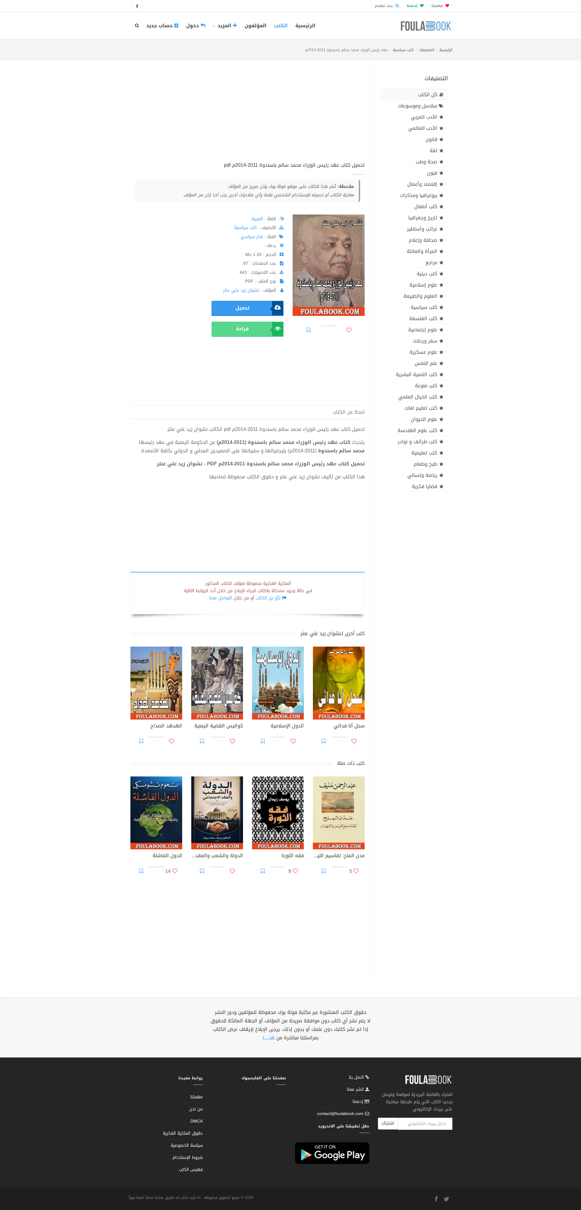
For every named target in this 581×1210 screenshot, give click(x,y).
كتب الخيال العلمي (417, 397)
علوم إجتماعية (422, 329)
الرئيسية (305, 25)
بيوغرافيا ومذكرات (418, 195)
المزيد (224, 25)
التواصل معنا (220, 598)
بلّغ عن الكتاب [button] (268, 598)
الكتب (281, 25)
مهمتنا (438, 5)
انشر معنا (356, 1089)
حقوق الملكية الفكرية (183, 1133)
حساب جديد (160, 25)
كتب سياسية (403, 50)
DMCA (196, 1121)
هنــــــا (269, 1037)
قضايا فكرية (424, 486)
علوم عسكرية (423, 352)
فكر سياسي (252, 237)
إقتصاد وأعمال (422, 184)
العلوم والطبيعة (420, 296)
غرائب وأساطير (422, 229)
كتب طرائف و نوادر (417, 441)
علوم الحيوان (424, 419)
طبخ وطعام (425, 464)
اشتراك (388, 1123)
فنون (432, 173)
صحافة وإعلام (423, 240)
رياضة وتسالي (422, 475)
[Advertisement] (247, 117)
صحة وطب (426, 161)
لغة (433, 150)
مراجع (431, 262)
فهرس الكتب (191, 1170)
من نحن (196, 1109)
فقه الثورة (292, 856)
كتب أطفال (425, 206)
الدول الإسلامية (287, 726)
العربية (257, 219)
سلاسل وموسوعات (417, 105)
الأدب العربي (424, 117)
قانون (431, 139)
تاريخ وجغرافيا (422, 217)
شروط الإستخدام (187, 1157)
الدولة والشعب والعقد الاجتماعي (217, 856)
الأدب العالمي (422, 128)
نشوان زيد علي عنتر (241, 290)
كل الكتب (427, 94)
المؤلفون (256, 25)
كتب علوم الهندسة (417, 430)
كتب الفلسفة (423, 318)
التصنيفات (426, 50)
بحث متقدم (384, 5)
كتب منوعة (426, 385)
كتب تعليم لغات (421, 408)
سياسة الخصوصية (187, 1145)
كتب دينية (427, 273)
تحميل (242, 308)
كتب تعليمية (424, 452)
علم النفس (426, 363)
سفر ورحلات (425, 341)
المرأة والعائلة (422, 251)
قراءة (242, 328)
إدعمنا (359, 1101)
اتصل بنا (357, 1077)
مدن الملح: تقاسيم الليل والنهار (339, 856)
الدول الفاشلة (167, 856)
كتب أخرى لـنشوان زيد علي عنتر (332, 633)
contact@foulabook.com (340, 1114)
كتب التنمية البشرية (416, 374)
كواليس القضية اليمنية (218, 726)
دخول (193, 25)
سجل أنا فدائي (349, 726)
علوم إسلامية (423, 285)
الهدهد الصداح (166, 726)
